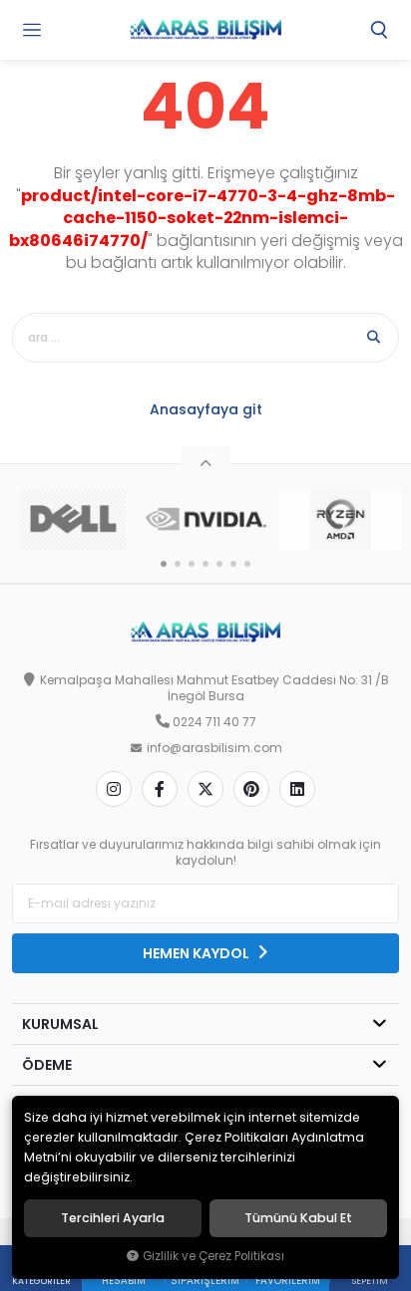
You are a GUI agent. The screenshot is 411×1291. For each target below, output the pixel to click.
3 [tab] (192, 564)
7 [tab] (247, 564)
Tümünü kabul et (298, 1218)
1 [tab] (164, 564)
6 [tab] (233, 564)
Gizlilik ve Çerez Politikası (213, 1256)
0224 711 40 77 (214, 722)
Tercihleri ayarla (113, 1218)
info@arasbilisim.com (214, 748)
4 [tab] (205, 564)
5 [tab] (219, 564)
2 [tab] (178, 564)
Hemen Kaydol (197, 953)
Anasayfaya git (206, 409)
